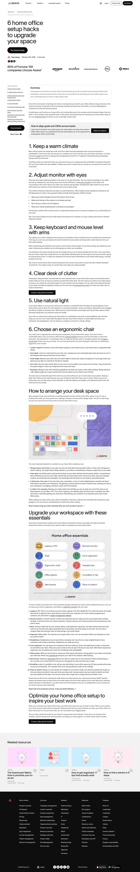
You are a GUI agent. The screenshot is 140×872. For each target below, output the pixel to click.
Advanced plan (24, 824)
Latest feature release (26, 813)
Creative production (47, 813)
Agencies (64, 849)
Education (64, 839)
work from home (40, 117)
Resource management (27, 842)
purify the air (53, 655)
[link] (11, 12)
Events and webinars (89, 828)
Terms (80, 867)
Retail (63, 831)
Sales (63, 824)
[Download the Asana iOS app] (101, 867)
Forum (84, 820)
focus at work (85, 182)
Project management (26, 839)
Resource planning (46, 831)
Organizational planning (48, 824)
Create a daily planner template (42, 292)
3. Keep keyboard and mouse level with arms (15, 96)
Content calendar (46, 809)
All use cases (44, 846)
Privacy (105, 839)
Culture (105, 824)
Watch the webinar (100, 131)
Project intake (45, 839)
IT (61, 817)
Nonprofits (64, 846)
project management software (61, 615)
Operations (65, 813)
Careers (105, 817)
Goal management (46, 817)
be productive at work (81, 285)
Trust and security (109, 835)
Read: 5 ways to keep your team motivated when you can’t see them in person (56, 506)
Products (28, 3)
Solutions (40, 3)
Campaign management (48, 806)
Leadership (106, 809)
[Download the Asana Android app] (114, 867)
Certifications (86, 817)
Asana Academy (87, 813)
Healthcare (65, 828)
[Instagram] (61, 867)
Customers (106, 813)
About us (106, 806)
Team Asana (15, 57)
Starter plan (23, 820)
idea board (51, 659)
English (42, 867)
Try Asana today (17, 50)
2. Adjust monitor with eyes (15, 92)
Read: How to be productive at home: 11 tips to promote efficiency (51, 689)
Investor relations (108, 831)
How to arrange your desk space (14, 111)
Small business (66, 806)
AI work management (26, 835)
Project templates (88, 831)
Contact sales (116, 3)
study (38, 156)
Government (65, 835)
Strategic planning (46, 835)
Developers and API (88, 839)
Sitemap (85, 846)
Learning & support (54, 3)
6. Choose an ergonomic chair (16, 107)
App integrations (25, 831)
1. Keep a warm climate (14, 89)
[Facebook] (64, 867)
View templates (16, 128)
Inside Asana (107, 820)
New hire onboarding (47, 820)
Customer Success (88, 835)
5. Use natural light (12, 103)
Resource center (87, 824)
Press (104, 828)
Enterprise (22, 828)
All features (23, 809)
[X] (54, 867)
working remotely (71, 337)
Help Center (86, 806)
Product (63, 820)
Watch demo (14, 134)
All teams (64, 853)
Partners (85, 842)
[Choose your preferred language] (101, 3)
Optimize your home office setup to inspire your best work (16, 120)
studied (108, 308)
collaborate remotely (70, 607)
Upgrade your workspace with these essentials (16, 116)
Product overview (25, 806)
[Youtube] (68, 867)
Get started (127, 3)
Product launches (46, 828)
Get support (86, 809)
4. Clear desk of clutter (13, 100)
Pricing (67, 3)
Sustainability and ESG (110, 846)
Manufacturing (66, 842)
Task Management (46, 842)
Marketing (64, 809)
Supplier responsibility (110, 842)
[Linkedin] (58, 867)
